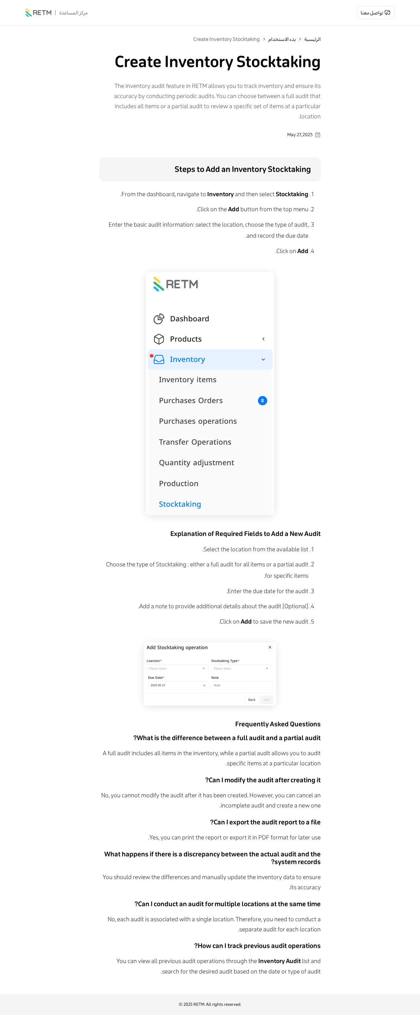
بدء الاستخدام (282, 39)
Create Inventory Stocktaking (226, 39)
